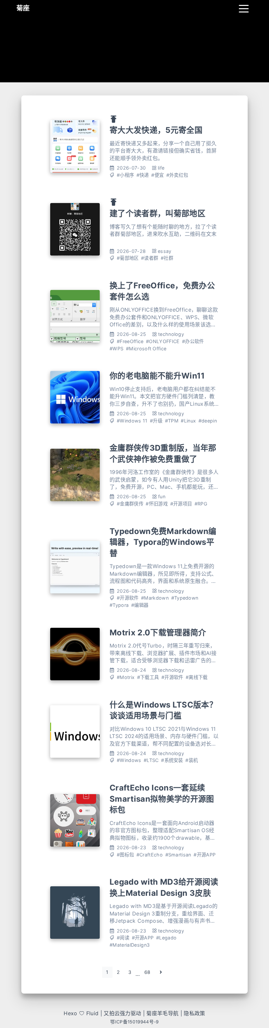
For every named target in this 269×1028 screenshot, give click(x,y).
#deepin (207, 420)
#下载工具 (148, 677)
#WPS (116, 348)
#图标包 (125, 854)
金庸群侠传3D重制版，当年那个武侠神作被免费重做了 (163, 453)
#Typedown (184, 598)
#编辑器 (139, 605)
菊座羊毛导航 (162, 1013)
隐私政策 (194, 1013)
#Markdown (155, 598)
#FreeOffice (130, 341)
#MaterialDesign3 (130, 945)
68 (147, 972)
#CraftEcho (149, 854)
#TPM (171, 420)
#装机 (191, 760)
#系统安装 (172, 760)
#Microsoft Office (146, 348)
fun (161, 496)
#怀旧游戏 (157, 503)
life (161, 168)
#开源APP (205, 854)
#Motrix (125, 677)
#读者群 (149, 258)
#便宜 (157, 175)
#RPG (201, 503)
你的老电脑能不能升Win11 (157, 375)
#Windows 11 (132, 420)
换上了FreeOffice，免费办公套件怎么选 (162, 291)
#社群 (167, 258)
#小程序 (125, 175)
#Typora (119, 605)
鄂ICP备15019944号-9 (134, 1021)
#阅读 (123, 937)
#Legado (166, 937)
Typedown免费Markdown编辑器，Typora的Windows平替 (163, 542)
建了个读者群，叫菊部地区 (157, 213)
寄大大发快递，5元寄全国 (156, 130)
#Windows (129, 760)
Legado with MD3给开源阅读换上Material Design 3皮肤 (164, 887)
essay (165, 251)
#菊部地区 (128, 258)
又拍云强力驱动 (122, 1013)
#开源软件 (128, 598)
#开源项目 (181, 503)
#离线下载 (197, 677)
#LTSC (151, 760)
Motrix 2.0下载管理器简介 (158, 632)
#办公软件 (193, 341)
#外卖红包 (177, 175)
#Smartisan (178, 854)
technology (171, 334)
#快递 (142, 175)
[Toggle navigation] (244, 8)
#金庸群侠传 (130, 503)
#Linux (188, 420)
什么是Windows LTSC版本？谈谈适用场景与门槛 (163, 710)
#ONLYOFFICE (163, 341)
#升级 (156, 420)
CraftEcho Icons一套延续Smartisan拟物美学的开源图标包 (162, 798)
